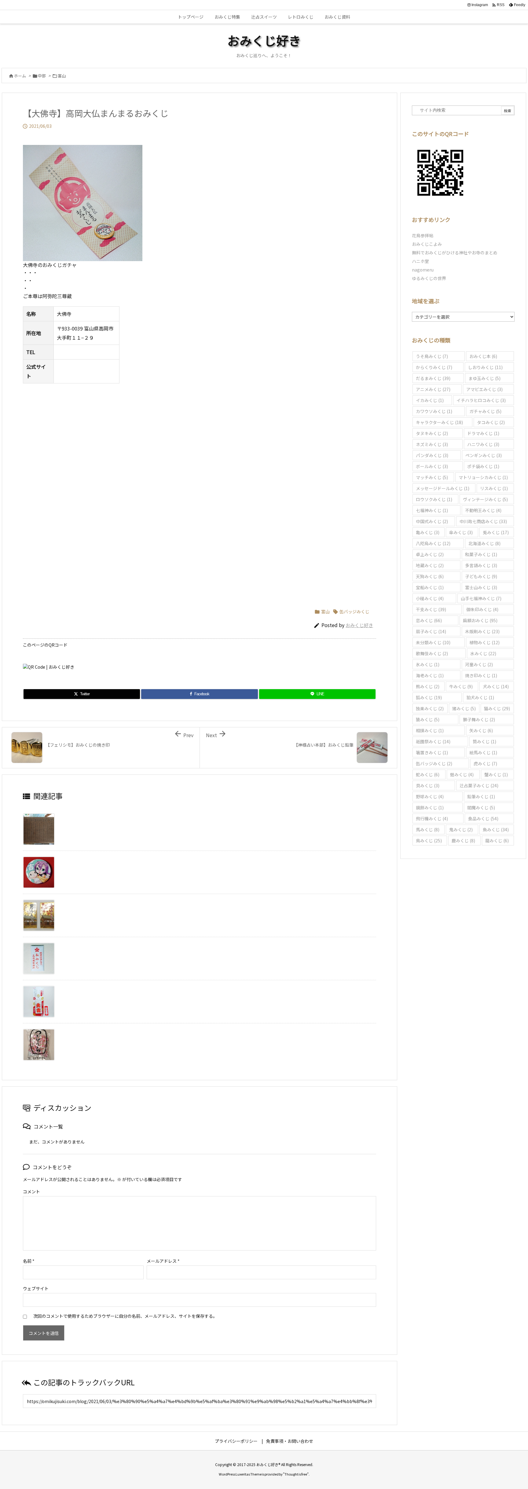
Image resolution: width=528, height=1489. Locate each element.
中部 (42, 76)
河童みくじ (479, 664)
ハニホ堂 (420, 261)
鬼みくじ (461, 829)
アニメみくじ (433, 389)
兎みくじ (496, 532)
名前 (29, 1261)
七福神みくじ (432, 510)
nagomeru (423, 270)
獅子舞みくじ (479, 719)
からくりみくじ (434, 367)
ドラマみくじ (483, 433)
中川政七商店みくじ (483, 521)
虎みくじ (485, 763)
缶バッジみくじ (354, 611)
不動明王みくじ (483, 510)
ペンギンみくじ (483, 455)
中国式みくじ (432, 521)
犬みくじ (496, 686)
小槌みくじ (430, 598)
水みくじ (483, 653)
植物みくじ (484, 642)
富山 (62, 76)
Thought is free (295, 1474)
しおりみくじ (485, 367)
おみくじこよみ (427, 244)
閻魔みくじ (481, 807)
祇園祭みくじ (433, 741)
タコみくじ (491, 422)
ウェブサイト (36, 1288)
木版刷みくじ (482, 631)
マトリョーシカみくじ (483, 477)
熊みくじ (427, 686)
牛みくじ (461, 686)
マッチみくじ (432, 477)
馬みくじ (427, 829)
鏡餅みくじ (430, 807)
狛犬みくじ (480, 697)
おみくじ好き (359, 625)
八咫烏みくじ (433, 543)
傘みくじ (461, 532)
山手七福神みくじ (481, 598)
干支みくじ (431, 609)
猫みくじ (497, 708)
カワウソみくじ (434, 411)
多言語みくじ (481, 565)
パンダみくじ (432, 455)
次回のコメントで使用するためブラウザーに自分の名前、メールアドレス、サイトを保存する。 (125, 1316)
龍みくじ (497, 840)
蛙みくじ (462, 774)
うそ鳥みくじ (432, 356)
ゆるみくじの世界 (429, 278)
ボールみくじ (432, 466)
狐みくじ (429, 697)
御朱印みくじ (482, 609)
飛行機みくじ (432, 818)
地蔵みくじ (430, 565)
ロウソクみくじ (434, 499)
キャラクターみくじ (439, 422)
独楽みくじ (430, 708)
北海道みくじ (484, 543)
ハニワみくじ (483, 444)
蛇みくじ (427, 774)
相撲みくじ (430, 730)
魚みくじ (496, 829)
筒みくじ (484, 741)
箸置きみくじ (432, 752)
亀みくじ (427, 532)
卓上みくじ (430, 554)
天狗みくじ (430, 576)
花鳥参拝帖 (422, 235)
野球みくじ (430, 796)
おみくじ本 (483, 356)
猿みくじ (427, 719)
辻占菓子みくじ (479, 785)
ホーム (20, 76)
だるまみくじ (433, 378)
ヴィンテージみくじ (485, 499)
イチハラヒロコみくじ (481, 400)
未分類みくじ (433, 642)
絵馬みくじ (483, 752)
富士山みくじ (481, 587)
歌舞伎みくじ (432, 653)
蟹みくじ (496, 774)
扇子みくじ (431, 631)
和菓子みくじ (481, 554)
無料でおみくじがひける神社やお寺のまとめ (454, 252)
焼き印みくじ (481, 675)
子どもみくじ (481, 576)
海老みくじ (430, 675)
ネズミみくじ (432, 444)
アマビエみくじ (484, 389)
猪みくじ (464, 708)
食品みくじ (483, 818)
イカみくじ (430, 400)
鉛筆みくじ (481, 796)
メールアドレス (163, 1261)
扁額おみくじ (480, 620)
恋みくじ (429, 620)
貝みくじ (427, 785)
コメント (31, 1191)
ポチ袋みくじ (483, 466)
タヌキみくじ (432, 433)
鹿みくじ (463, 840)
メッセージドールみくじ (442, 488)
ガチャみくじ (485, 411)
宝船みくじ (430, 587)
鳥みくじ (429, 840)
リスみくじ (494, 488)
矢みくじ (481, 730)
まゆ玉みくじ (484, 378)
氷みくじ (427, 664)
